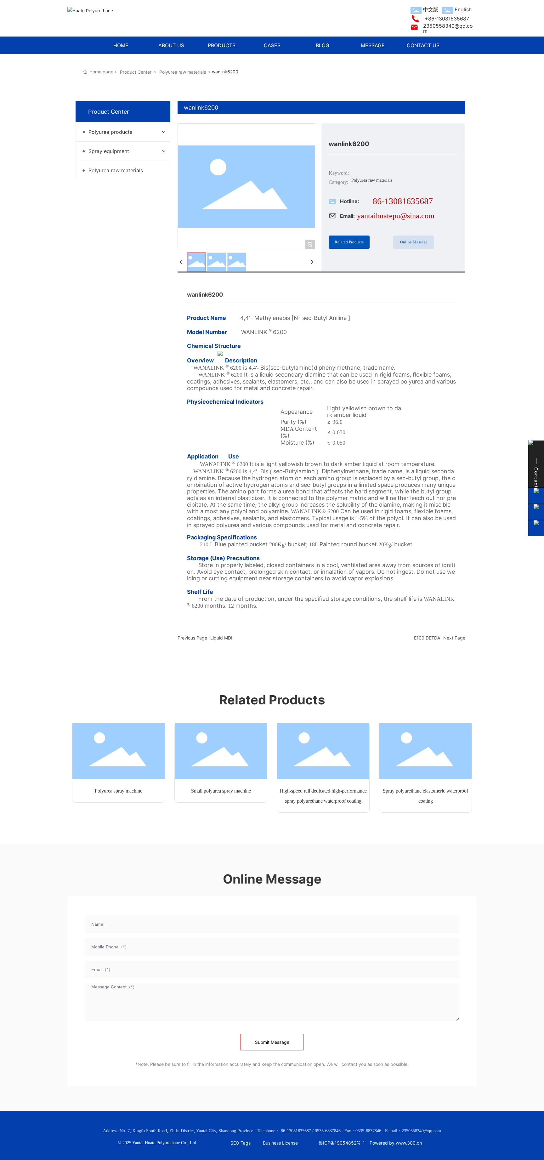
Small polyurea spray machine (221, 790)
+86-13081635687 (447, 18)
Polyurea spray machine (118, 790)
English (463, 9)
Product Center (135, 72)
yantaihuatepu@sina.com (395, 216)
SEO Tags (240, 1143)
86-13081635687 (403, 201)
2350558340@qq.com (448, 28)
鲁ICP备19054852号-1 (342, 1143)
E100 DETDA (427, 637)
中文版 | (431, 9)
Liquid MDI (221, 637)
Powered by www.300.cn (396, 1143)
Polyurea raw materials (182, 72)
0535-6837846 (328, 1131)
